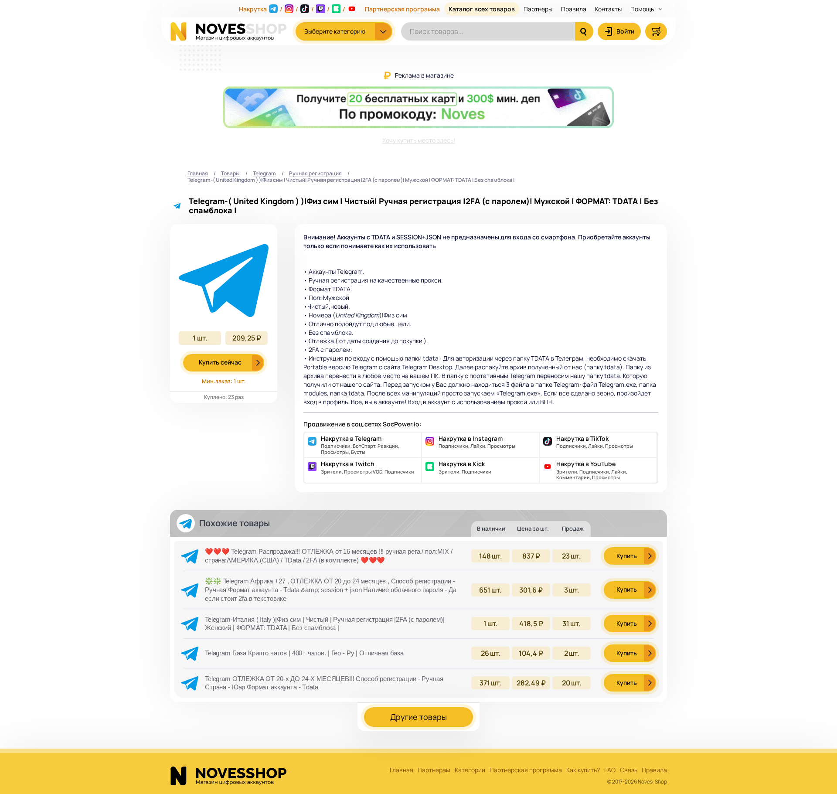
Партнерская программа (402, 9)
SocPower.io (401, 424)
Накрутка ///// (292, 9)
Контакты (608, 9)
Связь (628, 770)
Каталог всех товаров (482, 9)
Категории (470, 770)
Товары (230, 173)
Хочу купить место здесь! (418, 140)
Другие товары (418, 717)
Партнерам (434, 770)
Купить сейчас (220, 362)
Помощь (642, 9)
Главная (197, 173)
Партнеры (538, 9)
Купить (626, 556)
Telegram (264, 173)
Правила (573, 9)
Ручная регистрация (315, 173)
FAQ (610, 770)
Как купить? (583, 770)
